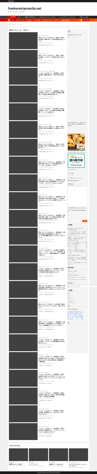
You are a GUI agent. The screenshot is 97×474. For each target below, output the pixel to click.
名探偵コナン (53, 462)
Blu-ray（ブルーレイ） (47, 20)
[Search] (79, 20)
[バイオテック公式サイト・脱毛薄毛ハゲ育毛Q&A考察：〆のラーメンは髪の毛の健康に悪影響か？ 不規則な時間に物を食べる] (23, 94)
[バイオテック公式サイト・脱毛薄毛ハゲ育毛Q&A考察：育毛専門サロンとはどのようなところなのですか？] (23, 413)
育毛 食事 (50, 124)
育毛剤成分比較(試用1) (72, 229)
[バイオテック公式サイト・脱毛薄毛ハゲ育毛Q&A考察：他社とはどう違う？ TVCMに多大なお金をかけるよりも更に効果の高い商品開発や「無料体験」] (23, 360)
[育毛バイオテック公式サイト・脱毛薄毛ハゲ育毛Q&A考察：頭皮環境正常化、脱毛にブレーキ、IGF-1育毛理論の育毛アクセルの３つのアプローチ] (23, 236)
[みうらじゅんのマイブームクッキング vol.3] (78, 454)
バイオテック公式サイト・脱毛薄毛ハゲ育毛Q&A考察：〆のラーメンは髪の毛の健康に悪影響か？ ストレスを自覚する (51, 110)
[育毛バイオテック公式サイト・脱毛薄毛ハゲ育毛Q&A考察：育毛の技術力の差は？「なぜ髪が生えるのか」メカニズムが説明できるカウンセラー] (23, 200)
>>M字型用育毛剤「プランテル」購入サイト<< (77, 207)
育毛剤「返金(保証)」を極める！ (74, 255)
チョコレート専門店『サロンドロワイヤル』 (77, 152)
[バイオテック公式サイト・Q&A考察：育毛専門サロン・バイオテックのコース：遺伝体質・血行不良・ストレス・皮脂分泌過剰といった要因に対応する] (23, 253)
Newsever (52, 472)
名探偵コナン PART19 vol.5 (23, 17)
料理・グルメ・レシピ (20, 20)
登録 (69, 293)
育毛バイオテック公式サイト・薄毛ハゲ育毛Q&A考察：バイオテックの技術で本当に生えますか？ (51, 57)
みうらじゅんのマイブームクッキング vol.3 (40, 17)
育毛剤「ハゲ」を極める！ (73, 245)
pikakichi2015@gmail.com (49, 42)
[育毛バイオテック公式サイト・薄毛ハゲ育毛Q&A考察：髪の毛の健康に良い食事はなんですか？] (23, 129)
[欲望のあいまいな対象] (18, 454)
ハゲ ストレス (51, 106)
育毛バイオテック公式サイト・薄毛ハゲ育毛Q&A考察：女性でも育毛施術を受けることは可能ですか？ (51, 146)
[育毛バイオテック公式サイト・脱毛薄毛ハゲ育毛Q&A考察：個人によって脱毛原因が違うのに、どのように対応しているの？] (23, 165)
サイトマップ (56, 20)
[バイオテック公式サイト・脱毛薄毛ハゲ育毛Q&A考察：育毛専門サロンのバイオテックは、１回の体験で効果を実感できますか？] (23, 271)
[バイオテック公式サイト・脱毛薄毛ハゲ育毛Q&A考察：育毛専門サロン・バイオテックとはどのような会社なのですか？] (23, 431)
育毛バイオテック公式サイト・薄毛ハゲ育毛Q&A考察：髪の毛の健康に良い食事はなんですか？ (51, 128)
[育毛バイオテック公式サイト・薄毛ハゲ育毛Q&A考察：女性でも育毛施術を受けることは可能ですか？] (23, 147)
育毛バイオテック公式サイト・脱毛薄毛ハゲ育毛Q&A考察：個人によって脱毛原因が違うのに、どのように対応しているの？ (51, 163)
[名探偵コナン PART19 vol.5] (58, 454)
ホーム (13, 20)
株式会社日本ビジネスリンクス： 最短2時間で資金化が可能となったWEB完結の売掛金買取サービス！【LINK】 (77, 259)
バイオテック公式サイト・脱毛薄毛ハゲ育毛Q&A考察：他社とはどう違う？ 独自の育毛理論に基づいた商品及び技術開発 (51, 394)
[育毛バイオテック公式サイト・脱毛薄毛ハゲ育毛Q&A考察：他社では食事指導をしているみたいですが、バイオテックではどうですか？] (23, 182)
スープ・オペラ (88, 17)
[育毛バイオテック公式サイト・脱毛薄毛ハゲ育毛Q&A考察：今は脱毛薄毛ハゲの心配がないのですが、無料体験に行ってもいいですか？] (23, 325)
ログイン (69, 295)
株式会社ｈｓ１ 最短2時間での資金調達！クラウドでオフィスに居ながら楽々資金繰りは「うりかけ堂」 (77, 251)
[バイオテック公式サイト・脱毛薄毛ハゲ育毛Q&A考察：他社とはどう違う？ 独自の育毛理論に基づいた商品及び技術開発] (23, 396)
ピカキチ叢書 (70, 173)
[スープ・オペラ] (38, 454)
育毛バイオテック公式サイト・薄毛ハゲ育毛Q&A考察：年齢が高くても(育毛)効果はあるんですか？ (51, 39)
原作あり (50, 462)
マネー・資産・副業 (36, 20)
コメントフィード (71, 300)
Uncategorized (11, 462)
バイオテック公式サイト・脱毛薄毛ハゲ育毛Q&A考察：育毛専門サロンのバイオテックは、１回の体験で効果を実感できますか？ (51, 270)
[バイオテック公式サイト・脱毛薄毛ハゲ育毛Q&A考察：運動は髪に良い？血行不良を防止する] (23, 76)
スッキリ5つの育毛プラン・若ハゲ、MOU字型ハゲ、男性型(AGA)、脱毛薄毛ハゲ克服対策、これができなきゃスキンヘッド (77, 233)
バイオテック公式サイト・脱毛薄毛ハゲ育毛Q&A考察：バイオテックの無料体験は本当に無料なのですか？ (51, 341)
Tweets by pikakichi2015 (73, 309)
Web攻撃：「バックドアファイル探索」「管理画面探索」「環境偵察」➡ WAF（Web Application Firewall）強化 (77, 239)
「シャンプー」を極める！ (73, 247)
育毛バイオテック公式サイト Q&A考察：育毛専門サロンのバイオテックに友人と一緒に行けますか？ (51, 305)
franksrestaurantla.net (24, 8)
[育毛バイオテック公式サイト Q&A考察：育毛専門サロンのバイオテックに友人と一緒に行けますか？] (23, 307)
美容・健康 (29, 20)
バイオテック (47, 35)
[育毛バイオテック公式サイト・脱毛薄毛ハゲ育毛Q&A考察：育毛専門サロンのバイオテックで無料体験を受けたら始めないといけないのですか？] (23, 289)
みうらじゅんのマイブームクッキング (73, 462)
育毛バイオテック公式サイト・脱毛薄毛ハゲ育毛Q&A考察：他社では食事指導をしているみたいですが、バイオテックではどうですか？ (51, 181)
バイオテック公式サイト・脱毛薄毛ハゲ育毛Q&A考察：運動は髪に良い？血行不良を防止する (51, 74)
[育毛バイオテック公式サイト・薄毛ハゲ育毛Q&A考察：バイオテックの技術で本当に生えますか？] (23, 58)
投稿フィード (70, 297)
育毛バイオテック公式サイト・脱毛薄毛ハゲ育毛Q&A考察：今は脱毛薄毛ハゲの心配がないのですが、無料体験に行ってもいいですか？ (51, 323)
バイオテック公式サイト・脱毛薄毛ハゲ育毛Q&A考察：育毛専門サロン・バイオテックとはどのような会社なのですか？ (51, 430)
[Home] (9, 20)
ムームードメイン (71, 169)
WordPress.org (71, 302)
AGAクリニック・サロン (41, 35)
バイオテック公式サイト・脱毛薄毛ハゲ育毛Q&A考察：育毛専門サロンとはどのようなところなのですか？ (51, 412)
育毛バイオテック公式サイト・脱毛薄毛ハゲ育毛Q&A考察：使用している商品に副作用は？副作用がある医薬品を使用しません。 (51, 217)
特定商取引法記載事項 (65, 20)
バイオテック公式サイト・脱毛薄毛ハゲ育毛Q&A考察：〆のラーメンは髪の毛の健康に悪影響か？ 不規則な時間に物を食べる (51, 92)
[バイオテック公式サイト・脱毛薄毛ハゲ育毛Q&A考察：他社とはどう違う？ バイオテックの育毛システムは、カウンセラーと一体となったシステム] (23, 378)
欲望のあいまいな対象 (77, 17)
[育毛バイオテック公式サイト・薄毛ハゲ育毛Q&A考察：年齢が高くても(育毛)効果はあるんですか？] (23, 40)
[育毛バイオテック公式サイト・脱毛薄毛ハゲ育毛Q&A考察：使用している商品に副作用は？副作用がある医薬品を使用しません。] (23, 218)
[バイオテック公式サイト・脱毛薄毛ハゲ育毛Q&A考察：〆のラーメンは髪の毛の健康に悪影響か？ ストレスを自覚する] (23, 111)
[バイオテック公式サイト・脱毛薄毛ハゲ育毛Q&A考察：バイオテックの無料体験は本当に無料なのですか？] (23, 342)
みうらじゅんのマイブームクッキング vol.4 (60, 17)
